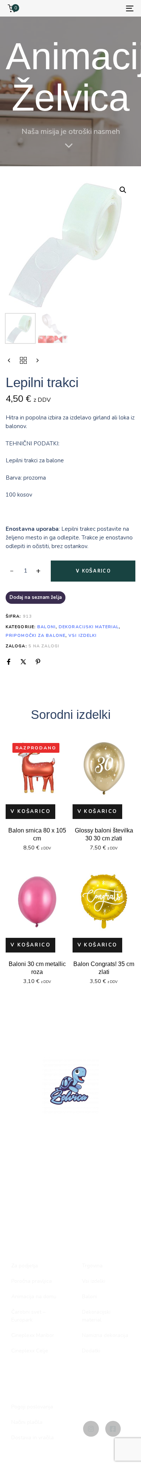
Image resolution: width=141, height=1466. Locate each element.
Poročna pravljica (31, 1281)
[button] (123, 190)
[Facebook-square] (113, 1428)
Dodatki (91, 1350)
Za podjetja (24, 1265)
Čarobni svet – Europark (28, 1315)
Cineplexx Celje (29, 1350)
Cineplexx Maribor (32, 1335)
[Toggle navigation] (112, 8)
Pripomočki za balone (35, 635)
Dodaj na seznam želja (35, 597)
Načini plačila (26, 1422)
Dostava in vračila (32, 1437)
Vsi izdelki (82, 635)
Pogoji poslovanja (32, 1406)
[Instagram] (91, 1428)
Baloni (46, 627)
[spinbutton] (25, 571)
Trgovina (92, 1265)
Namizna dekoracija (105, 1335)
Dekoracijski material (89, 627)
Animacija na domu (33, 1296)
